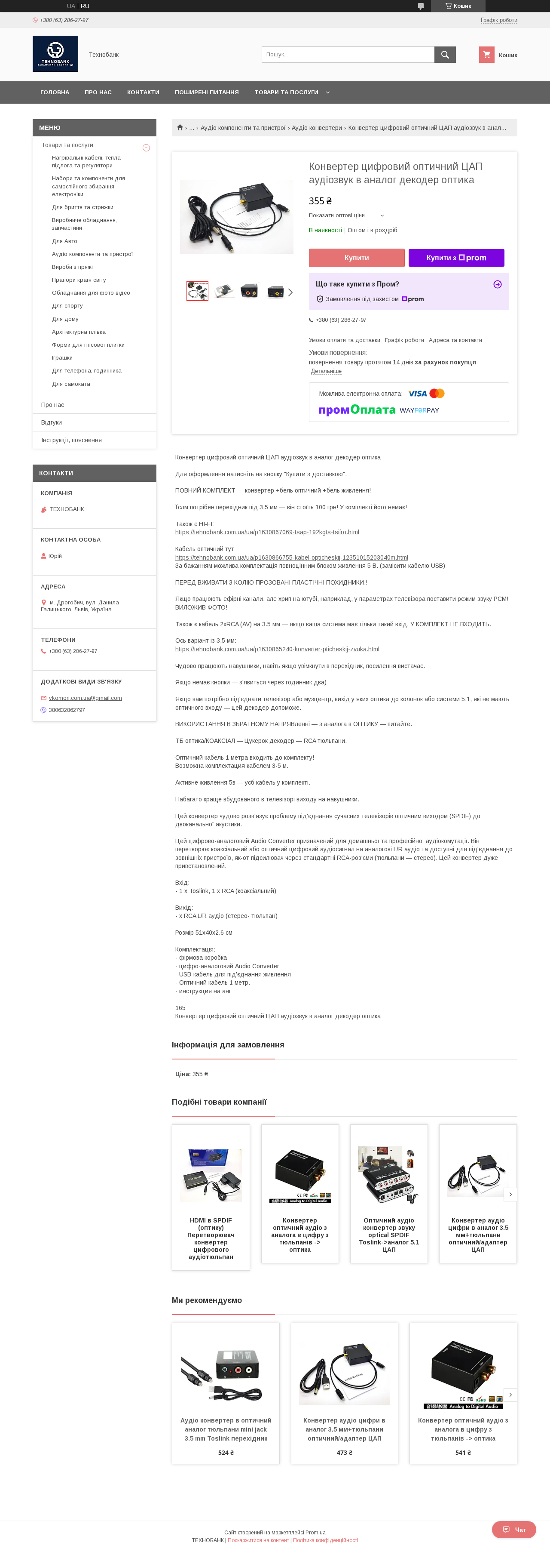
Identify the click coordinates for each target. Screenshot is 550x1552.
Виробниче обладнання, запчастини (84, 224)
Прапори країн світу (79, 280)
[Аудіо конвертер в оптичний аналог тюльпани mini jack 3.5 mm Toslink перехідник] (225, 1366)
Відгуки (51, 422)
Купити (357, 258)
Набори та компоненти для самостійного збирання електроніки (88, 186)
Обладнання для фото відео (91, 292)
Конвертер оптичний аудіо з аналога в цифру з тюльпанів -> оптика (300, 1235)
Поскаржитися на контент (258, 1540)
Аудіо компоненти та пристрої (243, 127)
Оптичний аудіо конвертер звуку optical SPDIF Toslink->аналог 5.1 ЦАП (390, 1235)
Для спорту (67, 305)
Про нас (98, 92)
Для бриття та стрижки (82, 207)
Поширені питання (207, 92)
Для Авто (64, 241)
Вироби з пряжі (72, 267)
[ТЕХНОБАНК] (55, 70)
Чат (520, 1529)
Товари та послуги (286, 92)
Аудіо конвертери (317, 127)
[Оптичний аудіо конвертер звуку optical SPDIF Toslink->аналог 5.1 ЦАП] (389, 1168)
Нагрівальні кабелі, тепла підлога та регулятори (86, 161)
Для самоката (71, 384)
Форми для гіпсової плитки (88, 345)
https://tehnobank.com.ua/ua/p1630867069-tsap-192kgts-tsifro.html (267, 532)
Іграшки (62, 357)
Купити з (441, 258)
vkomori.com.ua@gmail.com (85, 698)
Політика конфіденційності (325, 1540)
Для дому (65, 319)
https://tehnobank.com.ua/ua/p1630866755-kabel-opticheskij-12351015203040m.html (291, 557)
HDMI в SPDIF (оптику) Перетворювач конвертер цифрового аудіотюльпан (211, 1238)
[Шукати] (445, 54)
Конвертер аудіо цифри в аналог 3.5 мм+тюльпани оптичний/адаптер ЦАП (479, 1235)
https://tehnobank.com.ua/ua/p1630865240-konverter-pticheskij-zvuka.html (277, 649)
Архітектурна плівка (79, 332)
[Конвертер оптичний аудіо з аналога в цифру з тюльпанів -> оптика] (300, 1168)
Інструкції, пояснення (71, 440)
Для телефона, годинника (87, 370)
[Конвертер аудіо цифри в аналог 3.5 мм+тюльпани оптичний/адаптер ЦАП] (478, 1168)
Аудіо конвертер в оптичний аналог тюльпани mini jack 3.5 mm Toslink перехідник (226, 1429)
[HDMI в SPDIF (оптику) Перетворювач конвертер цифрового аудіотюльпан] (211, 1168)
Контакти (143, 92)
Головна (54, 92)
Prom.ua (316, 1533)
